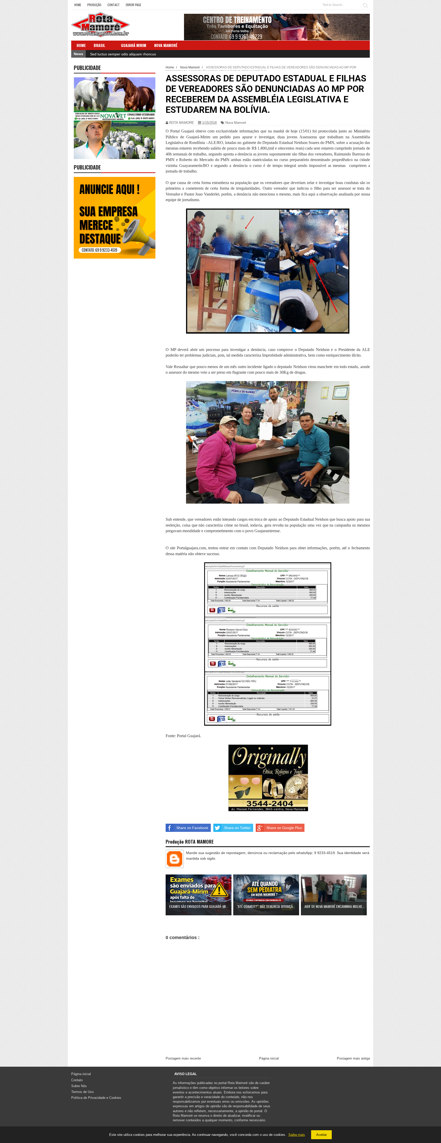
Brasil (99, 45)
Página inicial (269, 1058)
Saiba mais (296, 1135)
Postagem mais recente (183, 1058)
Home (77, 5)
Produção (94, 5)
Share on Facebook (192, 828)
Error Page (133, 5)
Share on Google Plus (284, 828)
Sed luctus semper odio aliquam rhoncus (123, 54)
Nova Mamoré (235, 123)
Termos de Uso (82, 1092)
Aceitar (321, 1135)
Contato (77, 1080)
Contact (113, 5)
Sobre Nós (79, 1086)
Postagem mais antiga (353, 1058)
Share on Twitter (237, 828)
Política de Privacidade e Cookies (96, 1098)
